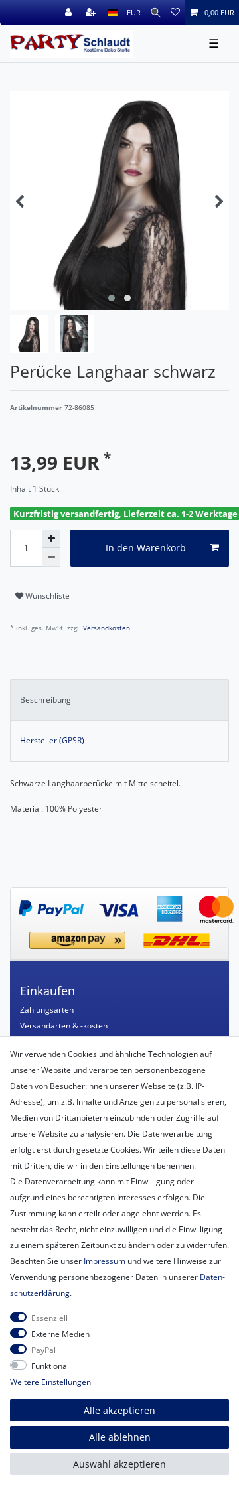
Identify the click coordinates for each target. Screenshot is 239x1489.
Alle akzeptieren (119, 1410)
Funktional (50, 1366)
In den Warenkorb (146, 547)
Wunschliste (46, 595)
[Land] (112, 12)
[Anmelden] (69, 12)
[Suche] (155, 12)
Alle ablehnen (120, 1437)
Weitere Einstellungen (50, 1381)
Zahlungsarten (47, 1009)
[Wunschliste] (175, 12)
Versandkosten (105, 628)
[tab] (119, 700)
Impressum (104, 1261)
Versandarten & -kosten (64, 1025)
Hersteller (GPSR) (52, 740)
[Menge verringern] (51, 557)
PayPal (43, 1350)
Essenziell (49, 1318)
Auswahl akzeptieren (119, 1464)
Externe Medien (60, 1334)
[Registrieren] (92, 12)
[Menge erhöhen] (51, 539)
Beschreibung (45, 699)
